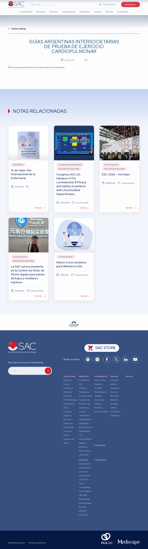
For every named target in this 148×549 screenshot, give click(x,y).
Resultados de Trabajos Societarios (100, 396)
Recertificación (85, 427)
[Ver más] (28, 169)
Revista (129, 376)
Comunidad (100, 460)
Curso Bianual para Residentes (84, 487)
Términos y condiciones (37, 543)
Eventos (114, 376)
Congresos (114, 388)
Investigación (100, 376)
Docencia (83, 460)
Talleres (113, 407)
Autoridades (68, 404)
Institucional (69, 376)
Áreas (65, 407)
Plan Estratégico (70, 400)
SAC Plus (82, 388)
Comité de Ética (101, 411)
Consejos (67, 411)
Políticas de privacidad (16, 543)
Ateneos (114, 392)
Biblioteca (83, 447)
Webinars (114, 400)
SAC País (67, 419)
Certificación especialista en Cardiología (85, 419)
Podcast (82, 507)
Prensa (66, 435)
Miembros (84, 376)
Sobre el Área (100, 380)
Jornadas (114, 404)
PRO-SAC (83, 495)
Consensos (99, 445)
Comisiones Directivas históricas (68, 392)
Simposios (114, 396)
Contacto (67, 431)
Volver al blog (18, 28)
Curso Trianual (85, 491)
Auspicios (67, 415)
